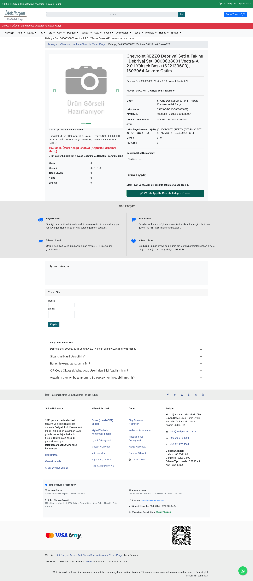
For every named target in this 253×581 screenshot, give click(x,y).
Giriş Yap (232, 3)
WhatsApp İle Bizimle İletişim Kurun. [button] (167, 193)
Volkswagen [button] (122, 32)
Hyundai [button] (150, 32)
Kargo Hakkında (137, 446)
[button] (86, 91)
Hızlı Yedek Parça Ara (103, 466)
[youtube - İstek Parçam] (204, 395)
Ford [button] (50, 32)
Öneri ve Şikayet (137, 453)
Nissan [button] (175, 32)
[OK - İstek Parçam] (190, 395)
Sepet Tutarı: (235, 14)
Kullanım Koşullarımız (140, 430)
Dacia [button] (30, 32)
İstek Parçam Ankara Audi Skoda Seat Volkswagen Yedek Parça (88, 555)
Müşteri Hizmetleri (101, 446)
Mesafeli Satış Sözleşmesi (136, 438)
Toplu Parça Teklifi (101, 459)
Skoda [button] (107, 32)
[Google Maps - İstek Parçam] (183, 395)
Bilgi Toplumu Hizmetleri (136, 422)
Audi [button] (20, 32)
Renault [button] (85, 32)
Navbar (9, 33)
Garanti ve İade (53, 461)
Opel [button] (60, 32)
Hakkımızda (51, 455)
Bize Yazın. (140, 459)
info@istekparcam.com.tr (152, 499)
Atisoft (89, 561)
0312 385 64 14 (169, 506)
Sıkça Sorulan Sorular (56, 467)
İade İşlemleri (99, 453)
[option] (86, 91)
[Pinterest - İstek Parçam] (197, 395)
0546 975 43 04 (163, 512)
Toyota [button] (137, 32)
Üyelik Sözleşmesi (101, 440)
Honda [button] (163, 32)
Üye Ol (222, 3)
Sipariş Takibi (244, 3)
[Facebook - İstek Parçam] (169, 395)
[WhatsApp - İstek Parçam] (176, 395)
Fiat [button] (41, 32)
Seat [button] (97, 32)
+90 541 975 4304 (179, 444)
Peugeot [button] (72, 32)
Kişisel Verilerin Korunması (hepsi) (101, 432)
